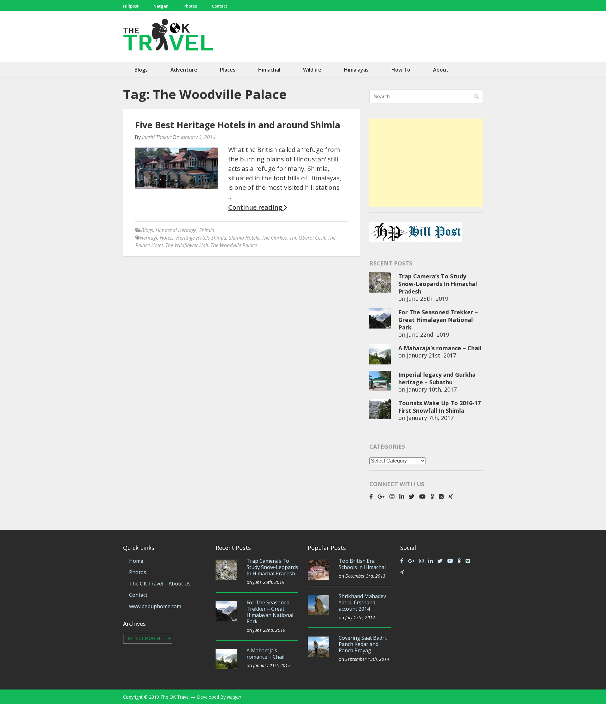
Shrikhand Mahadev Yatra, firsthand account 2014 (362, 602)
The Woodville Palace (234, 245)
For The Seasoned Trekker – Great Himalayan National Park (438, 319)
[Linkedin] (401, 496)
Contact (219, 6)
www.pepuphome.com (155, 606)
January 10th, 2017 (432, 389)
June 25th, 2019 (427, 298)
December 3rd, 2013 (365, 576)
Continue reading (256, 207)
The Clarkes (274, 237)
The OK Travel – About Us (160, 583)
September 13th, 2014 (367, 659)
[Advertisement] (426, 163)
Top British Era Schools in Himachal (362, 564)
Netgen (161, 6)
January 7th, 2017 (430, 418)
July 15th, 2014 (360, 617)
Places (227, 69)
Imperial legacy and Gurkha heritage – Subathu (437, 378)
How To (400, 69)
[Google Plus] (381, 496)
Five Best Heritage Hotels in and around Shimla (237, 125)
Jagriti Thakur (156, 137)
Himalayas (356, 69)
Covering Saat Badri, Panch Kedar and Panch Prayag (363, 644)
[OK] (432, 496)
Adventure (183, 69)
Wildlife (312, 69)
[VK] (441, 496)
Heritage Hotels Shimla (201, 237)
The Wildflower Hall (186, 245)
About (441, 69)
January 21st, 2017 (431, 355)
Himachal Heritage (176, 230)
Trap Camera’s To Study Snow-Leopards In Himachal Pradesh (437, 283)
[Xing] (451, 496)
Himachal (269, 69)
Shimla (206, 230)
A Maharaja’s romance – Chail (439, 348)
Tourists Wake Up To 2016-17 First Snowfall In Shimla (439, 406)
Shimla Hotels (244, 237)
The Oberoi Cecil (307, 237)
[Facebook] (371, 496)
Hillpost (131, 6)
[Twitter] (411, 496)
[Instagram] (392, 496)
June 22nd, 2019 (428, 334)
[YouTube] (422, 496)
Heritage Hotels (157, 237)
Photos (190, 6)
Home (136, 560)
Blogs (141, 69)
